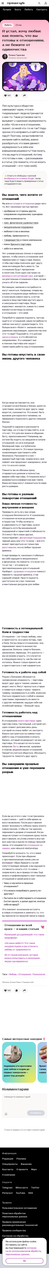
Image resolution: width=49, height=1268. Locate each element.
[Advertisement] (22, 380)
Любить (28, 9)
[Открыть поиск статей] (39, 3)
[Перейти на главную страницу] (16, 3)
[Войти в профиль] (45, 3)
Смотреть (41, 9)
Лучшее (7, 9)
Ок (24, 1261)
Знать (17, 9)
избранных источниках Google (20, 178)
